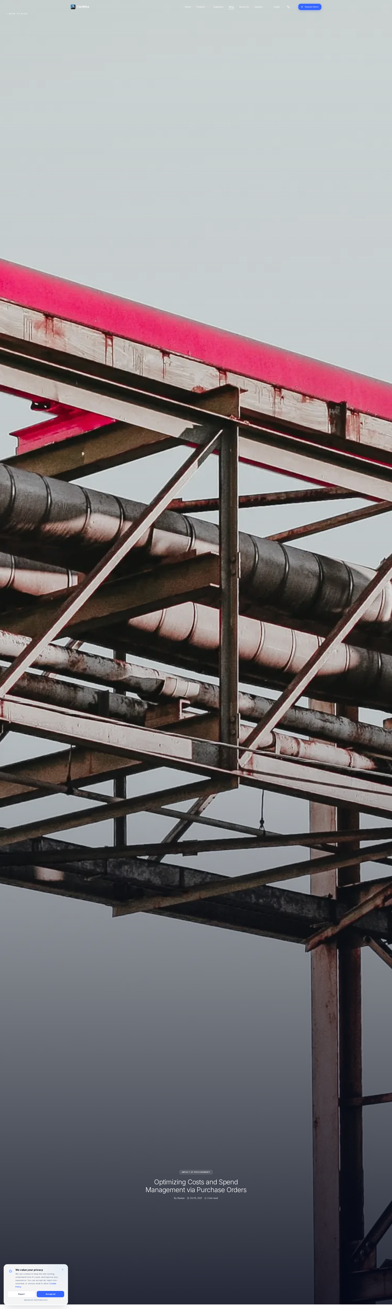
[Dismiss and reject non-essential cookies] (62, 1269)
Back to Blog (18, 18)
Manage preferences (36, 1300)
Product (200, 7)
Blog (231, 7)
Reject (21, 1294)
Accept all (50, 1294)
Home (188, 7)
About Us (244, 7)
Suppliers (218, 7)
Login (277, 7)
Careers (258, 7)
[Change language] (288, 7)
